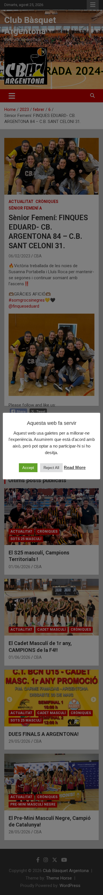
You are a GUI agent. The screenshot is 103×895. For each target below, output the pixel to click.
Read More (75, 467)
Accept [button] (28, 468)
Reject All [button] (51, 468)
